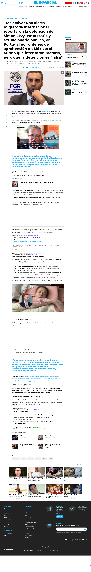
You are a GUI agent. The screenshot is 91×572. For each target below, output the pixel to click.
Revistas (65, 6)
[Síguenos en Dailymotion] (89, 2)
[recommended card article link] (15, 184)
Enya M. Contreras (10, 66)
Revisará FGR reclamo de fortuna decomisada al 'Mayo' (52, 446)
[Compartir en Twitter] (30, 67)
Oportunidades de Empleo (32, 528)
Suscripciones (28, 535)
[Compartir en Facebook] (27, 67)
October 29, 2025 (35, 237)
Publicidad (27, 537)
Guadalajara (39, 6)
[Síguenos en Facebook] (76, 2)
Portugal (38, 458)
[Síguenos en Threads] (87, 2)
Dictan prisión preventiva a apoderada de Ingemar (27, 445)
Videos (5, 535)
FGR (51, 458)
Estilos (5, 522)
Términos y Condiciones (75, 532)
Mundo (6, 511)
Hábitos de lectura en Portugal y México (51, 436)
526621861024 (60, 507)
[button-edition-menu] (77, 6)
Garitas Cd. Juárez (82, 6)
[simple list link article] (76, 48)
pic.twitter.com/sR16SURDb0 (31, 235)
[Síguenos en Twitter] (78, 2)
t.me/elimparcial (82, 507)
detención (30, 458)
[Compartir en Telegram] (33, 67)
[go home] (8, 549)
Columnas (51, 6)
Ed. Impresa (58, 6)
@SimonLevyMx (24, 245)
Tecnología (7, 524)
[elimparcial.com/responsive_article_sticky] (90, 565)
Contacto (27, 533)
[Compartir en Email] (36, 67)
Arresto (23, 458)
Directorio (27, 531)
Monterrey (45, 6)
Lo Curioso (6, 513)
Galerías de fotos (8, 533)
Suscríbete (68, 3)
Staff (26, 515)
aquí (43, 428)
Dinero (5, 515)
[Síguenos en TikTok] (84, 2)
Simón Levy (26, 19)
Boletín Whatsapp (29, 508)
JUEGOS (21, 6)
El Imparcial (9, 19)
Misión (26, 524)
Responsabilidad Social (31, 522)
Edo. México (32, 6)
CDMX (26, 6)
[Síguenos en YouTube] (82, 2)
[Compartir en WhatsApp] (24, 67)
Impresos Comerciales (30, 517)
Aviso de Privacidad (30, 520)
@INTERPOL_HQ (43, 245)
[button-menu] (2, 3)
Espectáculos (7, 519)
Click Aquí (59, 516)
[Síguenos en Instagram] (80, 2)
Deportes (6, 517)
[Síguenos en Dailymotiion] (86, 539)
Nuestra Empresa (29, 526)
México (18, 19)
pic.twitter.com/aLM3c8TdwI (36, 253)
